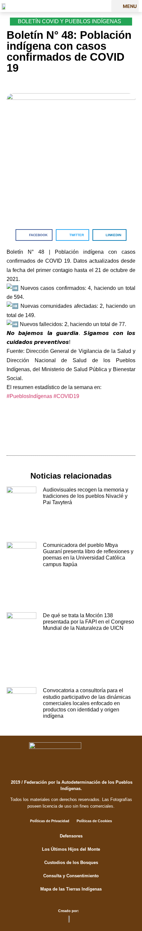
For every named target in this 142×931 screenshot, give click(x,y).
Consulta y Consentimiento (71, 875)
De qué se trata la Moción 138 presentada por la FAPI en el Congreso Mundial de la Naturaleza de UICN (88, 622)
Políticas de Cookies (94, 821)
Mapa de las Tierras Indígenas (71, 889)
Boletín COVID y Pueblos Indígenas (69, 21)
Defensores (71, 835)
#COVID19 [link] (66, 396)
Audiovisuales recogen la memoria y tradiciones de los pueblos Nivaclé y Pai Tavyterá (85, 496)
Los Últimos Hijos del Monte (71, 849)
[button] (125, 6)
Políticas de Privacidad (49, 821)
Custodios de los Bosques (71, 862)
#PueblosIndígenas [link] (29, 396)
